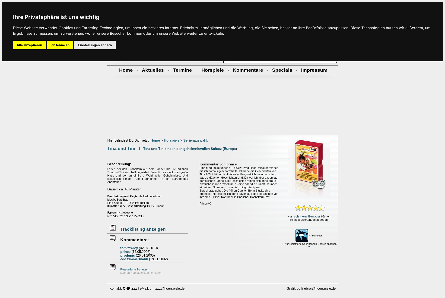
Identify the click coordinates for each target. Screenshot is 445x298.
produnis (127, 255)
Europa (230, 149)
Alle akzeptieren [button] (29, 45)
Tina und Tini (121, 148)
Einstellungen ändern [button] (95, 45)
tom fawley (129, 248)
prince (125, 252)
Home (155, 140)
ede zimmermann (134, 259)
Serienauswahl (195, 140)
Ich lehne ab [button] (60, 45)
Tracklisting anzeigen (143, 229)
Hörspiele (171, 140)
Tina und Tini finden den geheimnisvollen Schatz (182, 149)
